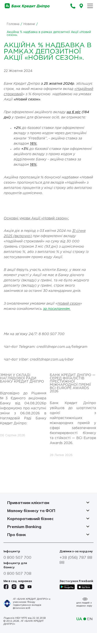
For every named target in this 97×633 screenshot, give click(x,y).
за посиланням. (57, 309)
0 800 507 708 (17, 573)
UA (79, 618)
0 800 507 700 (17, 557)
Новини (29, 24)
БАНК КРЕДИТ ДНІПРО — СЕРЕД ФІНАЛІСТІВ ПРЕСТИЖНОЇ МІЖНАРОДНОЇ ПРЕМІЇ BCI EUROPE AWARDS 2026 (73, 383)
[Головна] (27, 5)
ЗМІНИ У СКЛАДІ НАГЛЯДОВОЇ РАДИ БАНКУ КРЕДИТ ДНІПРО (22, 378)
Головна (13, 24)
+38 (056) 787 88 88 (75, 560)
